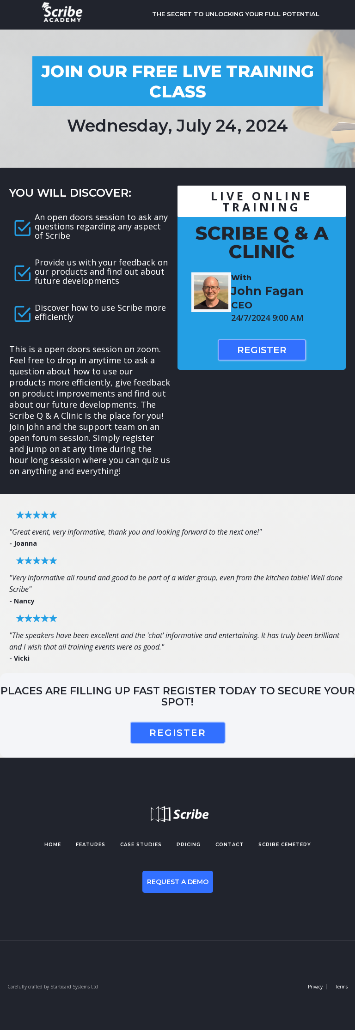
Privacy (315, 986)
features (90, 845)
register (177, 732)
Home (52, 845)
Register (262, 349)
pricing (189, 845)
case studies (141, 845)
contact (229, 845)
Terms (341, 986)
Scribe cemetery (284, 845)
